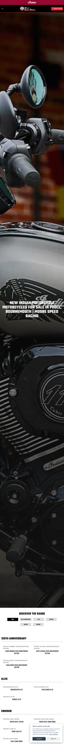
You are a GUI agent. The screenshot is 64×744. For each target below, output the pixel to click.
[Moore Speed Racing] (28, 8)
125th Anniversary (26, 619)
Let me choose (53, 734)
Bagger (26, 624)
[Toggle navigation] (2, 9)
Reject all (53, 738)
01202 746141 (58, 8)
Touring (38, 624)
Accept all (39, 738)
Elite (39, 619)
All (13, 619)
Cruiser (51, 619)
